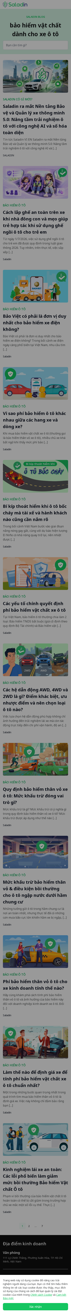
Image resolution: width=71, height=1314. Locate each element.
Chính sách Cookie (41, 1294)
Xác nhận (35, 1307)
